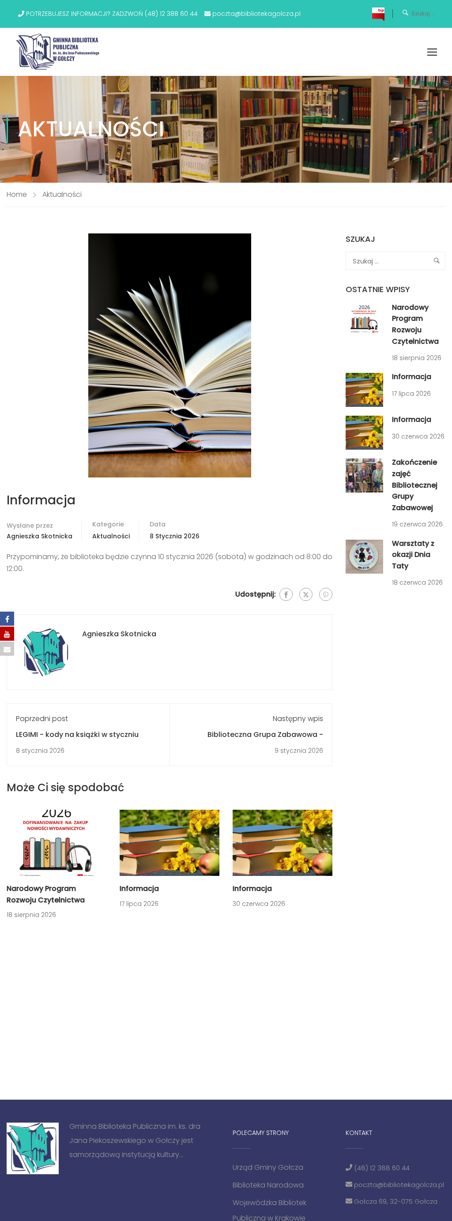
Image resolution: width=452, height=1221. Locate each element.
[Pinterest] (325, 594)
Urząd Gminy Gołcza (268, 1167)
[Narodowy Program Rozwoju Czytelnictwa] (56, 842)
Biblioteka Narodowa (268, 1185)
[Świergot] (306, 594)
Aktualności (62, 194)
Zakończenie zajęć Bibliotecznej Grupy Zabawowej (414, 484)
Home (17, 194)
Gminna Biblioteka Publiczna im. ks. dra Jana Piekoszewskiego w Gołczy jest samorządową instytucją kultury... (134, 1140)
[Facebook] (286, 594)
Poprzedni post (42, 719)
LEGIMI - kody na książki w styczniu (77, 734)
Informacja (139, 888)
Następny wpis (298, 719)
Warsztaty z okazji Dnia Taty (413, 554)
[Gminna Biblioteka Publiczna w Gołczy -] (60, 51)
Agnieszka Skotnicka (39, 536)
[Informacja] (169, 842)
